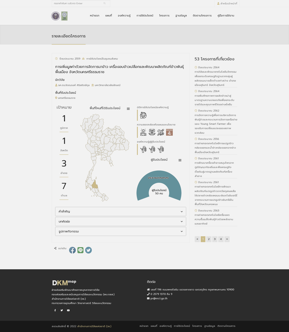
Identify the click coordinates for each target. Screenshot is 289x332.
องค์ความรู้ (124, 16)
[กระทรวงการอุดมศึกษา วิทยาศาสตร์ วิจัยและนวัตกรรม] (55, 16)
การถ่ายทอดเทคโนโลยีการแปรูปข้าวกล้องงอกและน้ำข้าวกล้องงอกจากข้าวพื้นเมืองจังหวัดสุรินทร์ (215, 148)
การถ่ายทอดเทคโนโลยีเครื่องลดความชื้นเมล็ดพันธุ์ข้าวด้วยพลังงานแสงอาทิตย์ (214, 219)
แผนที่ (108, 16)
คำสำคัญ (64, 211)
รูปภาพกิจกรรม (69, 231)
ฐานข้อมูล (181, 16)
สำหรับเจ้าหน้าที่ (228, 3)
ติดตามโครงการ (202, 16)
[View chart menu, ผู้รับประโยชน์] (180, 160)
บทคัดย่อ (64, 221)
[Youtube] (68, 310)
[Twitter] (61, 310)
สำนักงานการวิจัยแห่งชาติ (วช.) (94, 326)
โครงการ (164, 16)
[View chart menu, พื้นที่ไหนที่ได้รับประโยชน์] (128, 109)
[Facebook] (55, 310)
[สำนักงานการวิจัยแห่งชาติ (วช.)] (64, 16)
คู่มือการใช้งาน (226, 16)
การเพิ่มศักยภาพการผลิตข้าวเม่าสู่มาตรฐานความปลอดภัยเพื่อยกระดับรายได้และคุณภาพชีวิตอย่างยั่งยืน (214, 100)
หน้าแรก (94, 16)
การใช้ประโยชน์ (144, 16)
